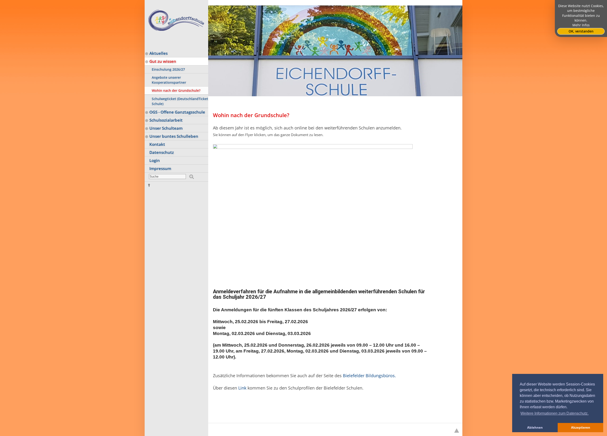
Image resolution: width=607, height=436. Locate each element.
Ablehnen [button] (535, 427)
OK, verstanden (581, 31)
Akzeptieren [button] (580, 427)
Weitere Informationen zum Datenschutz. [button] (554, 413)
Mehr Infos (581, 25)
